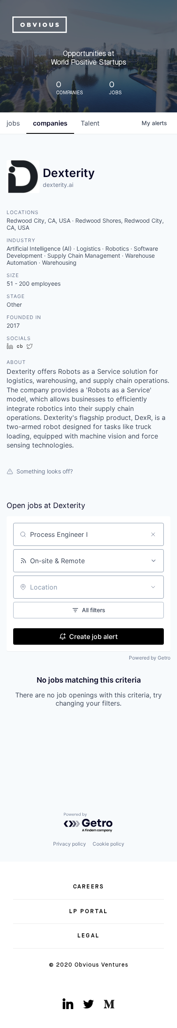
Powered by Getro (149, 658)
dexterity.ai (58, 184)
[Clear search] (153, 534)
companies (50, 123)
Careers (88, 886)
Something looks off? (44, 471)
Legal (88, 935)
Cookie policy (108, 844)
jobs (13, 123)
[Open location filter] (153, 587)
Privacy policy (69, 844)
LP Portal (88, 911)
